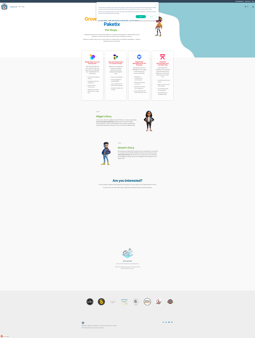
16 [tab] (140, 309)
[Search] (248, 7)
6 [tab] (123, 309)
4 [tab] (120, 309)
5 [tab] (122, 309)
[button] (253, 6)
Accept (140, 16)
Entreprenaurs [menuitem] (96, 325)
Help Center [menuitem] (248, 1)
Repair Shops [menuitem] (84, 325)
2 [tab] (117, 309)
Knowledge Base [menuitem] (240, 1)
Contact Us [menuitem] (114, 325)
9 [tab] (128, 309)
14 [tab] (136, 309)
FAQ (20, 6)
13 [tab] (135, 309)
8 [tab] (127, 309)
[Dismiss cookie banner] (156, 5)
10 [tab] (130, 309)
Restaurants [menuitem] (90, 325)
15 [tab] (138, 309)
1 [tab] (115, 309)
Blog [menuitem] (253, 1)
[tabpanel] (91, 301)
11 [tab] (131, 309)
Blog (23, 6)
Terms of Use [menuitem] (102, 325)
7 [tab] (125, 309)
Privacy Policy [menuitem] (109, 325)
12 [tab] (133, 309)
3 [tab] (118, 309)
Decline (151, 16)
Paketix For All (13, 6)
